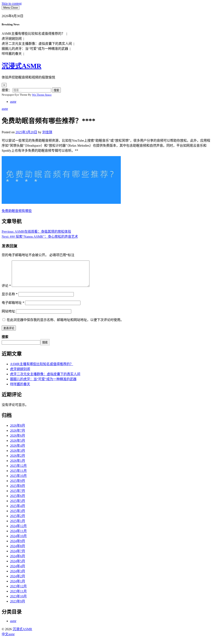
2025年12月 (18, 465)
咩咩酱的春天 (20, 384)
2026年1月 (17, 460)
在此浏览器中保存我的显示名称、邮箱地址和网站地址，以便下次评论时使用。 (65, 320)
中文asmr (8, 634)
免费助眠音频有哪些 (17, 211)
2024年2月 (17, 576)
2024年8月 (17, 546)
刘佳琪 (47, 132)
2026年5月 (17, 440)
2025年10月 (18, 476)
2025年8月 (17, 486)
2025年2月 (17, 516)
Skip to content (12, 3)
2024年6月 (17, 556)
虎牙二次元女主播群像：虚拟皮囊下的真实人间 (45, 374)
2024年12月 (18, 526)
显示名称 (10, 294)
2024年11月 (18, 531)
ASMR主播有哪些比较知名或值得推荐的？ (41, 364)
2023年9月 (17, 601)
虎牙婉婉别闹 (20, 369)
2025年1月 (17, 521)
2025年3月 (17, 511)
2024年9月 (17, 541)
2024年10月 (18, 536)
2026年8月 (17, 425)
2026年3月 (17, 450)
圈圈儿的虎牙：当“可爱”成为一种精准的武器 (43, 379)
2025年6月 (17, 496)
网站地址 (8, 311)
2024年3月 (17, 571)
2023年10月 (18, 596)
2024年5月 (17, 561)
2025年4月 (17, 506)
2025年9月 (17, 481)
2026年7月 (17, 430)
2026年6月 (17, 435)
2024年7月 (17, 551)
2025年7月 (17, 491)
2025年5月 (17, 501)
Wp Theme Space (42, 94)
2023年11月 (18, 591)
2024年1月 (17, 581)
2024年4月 (17, 566)
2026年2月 (17, 455)
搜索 (5, 337)
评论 (6, 286)
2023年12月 (18, 586)
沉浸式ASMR (21, 66)
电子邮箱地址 (13, 302)
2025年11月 (18, 470)
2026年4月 (17, 445)
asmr (13, 101)
